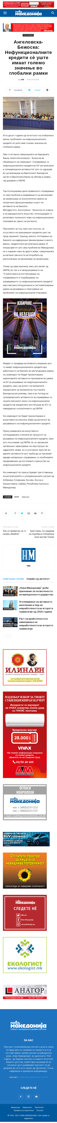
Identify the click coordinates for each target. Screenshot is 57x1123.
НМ (22, 79)
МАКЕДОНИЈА (9, 595)
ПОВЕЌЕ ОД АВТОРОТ (38, 579)
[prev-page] (5, 636)
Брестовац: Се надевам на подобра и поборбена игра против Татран (41, 534)
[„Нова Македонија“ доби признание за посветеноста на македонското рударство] (10, 591)
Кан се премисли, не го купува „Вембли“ (14, 532)
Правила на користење (24, 1110)
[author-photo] (28, 561)
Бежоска (25, 497)
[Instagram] (28, 1097)
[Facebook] (15, 513)
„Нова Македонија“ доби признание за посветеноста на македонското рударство (36, 591)
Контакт (40, 1110)
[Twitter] (22, 513)
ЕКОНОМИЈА (28, 35)
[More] (47, 90)
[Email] (28, 513)
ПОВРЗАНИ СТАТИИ (13, 579)
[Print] (35, 513)
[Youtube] (36, 1097)
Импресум (15, 1107)
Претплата (39, 1107)
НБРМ (16, 497)
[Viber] (42, 513)
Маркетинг (27, 1107)
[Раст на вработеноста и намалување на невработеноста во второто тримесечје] (10, 622)
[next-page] (9, 636)
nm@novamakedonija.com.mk (33, 1077)
